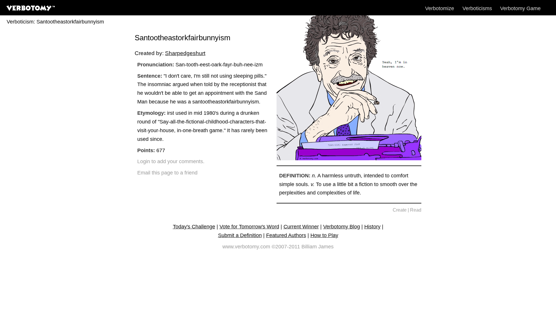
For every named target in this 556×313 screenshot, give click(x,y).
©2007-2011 (286, 247)
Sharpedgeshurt (185, 53)
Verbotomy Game (520, 8)
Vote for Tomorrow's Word (249, 227)
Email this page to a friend (167, 173)
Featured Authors (286, 235)
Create (400, 210)
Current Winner (301, 227)
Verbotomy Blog (341, 227)
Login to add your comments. (170, 161)
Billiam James (317, 247)
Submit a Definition (240, 235)
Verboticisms (477, 8)
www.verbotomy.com (246, 247)
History (372, 227)
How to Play (324, 235)
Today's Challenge (194, 227)
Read (415, 210)
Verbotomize (439, 8)
